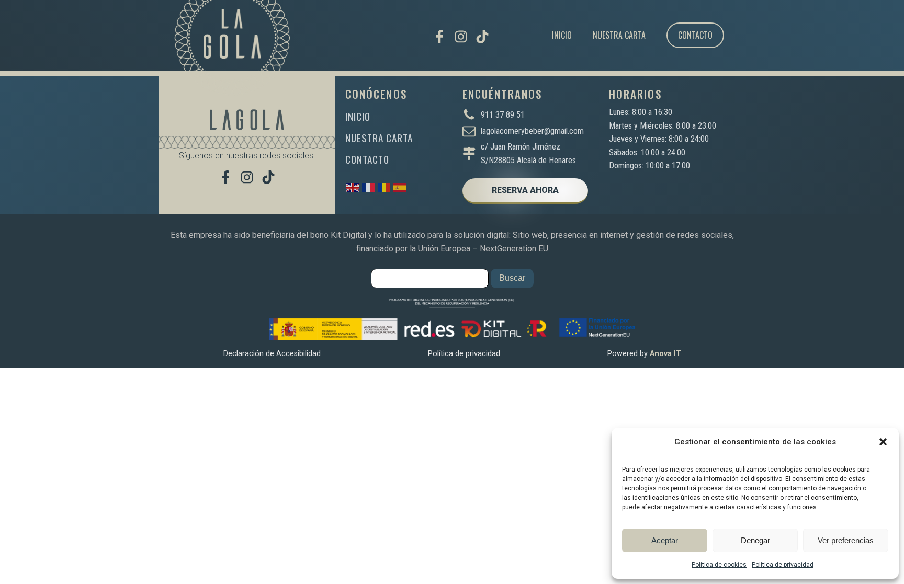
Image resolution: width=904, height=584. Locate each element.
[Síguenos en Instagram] (461, 36)
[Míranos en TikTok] (482, 36)
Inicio (562, 35)
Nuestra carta (619, 35)
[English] (353, 187)
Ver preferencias (846, 540)
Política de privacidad (782, 564)
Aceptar (664, 540)
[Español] (400, 187)
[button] (883, 442)
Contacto (695, 35)
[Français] (369, 187)
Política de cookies (719, 564)
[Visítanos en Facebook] (439, 36)
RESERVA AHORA (525, 190)
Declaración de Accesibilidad (272, 353)
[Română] (384, 187)
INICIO (357, 116)
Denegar (755, 540)
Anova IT (665, 353)
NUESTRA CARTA (379, 137)
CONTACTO (367, 159)
